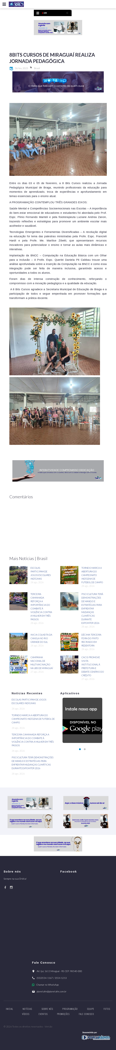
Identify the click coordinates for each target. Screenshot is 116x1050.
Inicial (9, 1008)
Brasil (37, 68)
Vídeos (25, 1014)
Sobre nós (47, 1008)
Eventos (43, 1014)
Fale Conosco (86, 1014)
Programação (70, 1008)
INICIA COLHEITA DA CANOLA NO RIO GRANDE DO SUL (41, 638)
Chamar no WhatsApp (47, 984)
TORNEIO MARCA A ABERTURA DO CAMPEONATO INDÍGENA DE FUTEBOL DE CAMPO (92, 575)
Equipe (90, 1008)
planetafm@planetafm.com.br (52, 991)
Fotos (107, 1008)
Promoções (63, 1014)
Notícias (27, 1008)
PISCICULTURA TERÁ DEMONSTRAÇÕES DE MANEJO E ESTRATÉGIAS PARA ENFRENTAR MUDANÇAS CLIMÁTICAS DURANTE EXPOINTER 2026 (92, 608)
